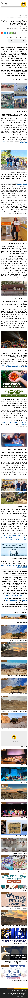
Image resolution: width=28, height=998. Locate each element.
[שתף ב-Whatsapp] (11, 33)
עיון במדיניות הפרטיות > (22, 996)
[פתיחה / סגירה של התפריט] (6, 3)
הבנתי (3, 993)
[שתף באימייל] (2, 33)
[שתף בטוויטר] (5, 33)
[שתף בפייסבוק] (8, 33)
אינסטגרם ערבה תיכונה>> (19, 575)
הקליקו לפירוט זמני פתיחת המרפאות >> (15, 595)
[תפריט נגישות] (2, 3)
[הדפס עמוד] (14, 33)
